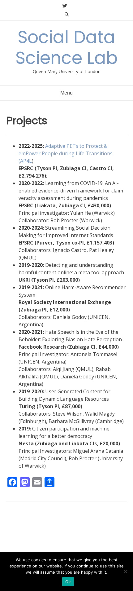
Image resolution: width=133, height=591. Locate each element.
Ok (68, 581)
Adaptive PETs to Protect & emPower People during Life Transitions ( (66, 153)
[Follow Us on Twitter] (65, 6)
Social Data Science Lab (66, 47)
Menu (66, 92)
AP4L (26, 160)
